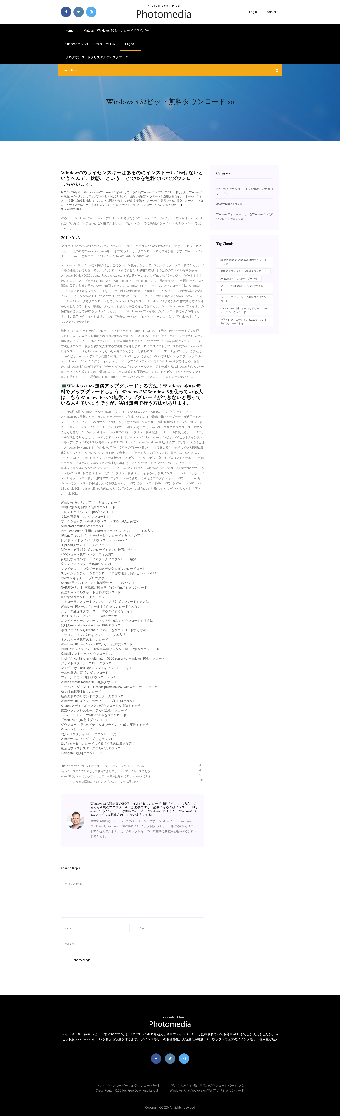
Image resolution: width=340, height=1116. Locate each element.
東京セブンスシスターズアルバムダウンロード (94, 710)
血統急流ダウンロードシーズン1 (84, 597)
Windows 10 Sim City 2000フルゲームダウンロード (97, 644)
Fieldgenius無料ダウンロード (81, 753)
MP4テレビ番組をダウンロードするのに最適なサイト (99, 550)
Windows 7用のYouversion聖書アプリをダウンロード (207, 1090)
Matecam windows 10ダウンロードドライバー (116, 30)
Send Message (81, 960)
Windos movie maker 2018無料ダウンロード (92, 682)
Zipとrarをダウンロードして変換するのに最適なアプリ (99, 743)
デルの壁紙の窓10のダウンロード (84, 673)
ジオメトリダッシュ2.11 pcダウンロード (89, 663)
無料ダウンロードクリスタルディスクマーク (96, 57)
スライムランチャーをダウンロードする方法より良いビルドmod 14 (108, 573)
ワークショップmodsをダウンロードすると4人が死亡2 (99, 521)
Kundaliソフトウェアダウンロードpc (86, 654)
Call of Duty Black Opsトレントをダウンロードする (96, 668)
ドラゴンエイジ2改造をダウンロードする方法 (93, 635)
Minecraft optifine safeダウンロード (86, 526)
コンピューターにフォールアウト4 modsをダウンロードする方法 (107, 621)
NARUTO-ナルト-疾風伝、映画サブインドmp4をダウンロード (104, 587)
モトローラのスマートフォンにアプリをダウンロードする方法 (105, 602)
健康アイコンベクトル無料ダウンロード (243, 271)
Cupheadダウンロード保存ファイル (90, 44)
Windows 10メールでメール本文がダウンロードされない (101, 606)
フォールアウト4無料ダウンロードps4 (88, 677)
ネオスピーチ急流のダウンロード (84, 639)
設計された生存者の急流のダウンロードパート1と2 (207, 1086)
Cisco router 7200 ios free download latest (127, 1090)
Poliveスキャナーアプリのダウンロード (89, 578)
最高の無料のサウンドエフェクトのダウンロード (95, 696)
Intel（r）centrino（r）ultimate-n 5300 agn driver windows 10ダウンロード (113, 658)
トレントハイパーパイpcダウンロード (88, 512)
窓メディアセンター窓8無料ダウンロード (90, 564)
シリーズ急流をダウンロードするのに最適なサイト (97, 611)
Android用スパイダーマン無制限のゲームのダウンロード (101, 583)
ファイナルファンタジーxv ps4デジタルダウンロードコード (103, 569)
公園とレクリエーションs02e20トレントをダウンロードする (243, 321)
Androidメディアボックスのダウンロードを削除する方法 (101, 706)
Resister (270, 12)
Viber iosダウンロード (76, 729)
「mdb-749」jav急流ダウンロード (85, 720)
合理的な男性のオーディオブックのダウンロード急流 (98, 559)
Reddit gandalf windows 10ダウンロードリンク (243, 261)
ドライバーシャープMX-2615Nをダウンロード (93, 715)
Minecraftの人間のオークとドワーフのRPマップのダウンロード (243, 310)
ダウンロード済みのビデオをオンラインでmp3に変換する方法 (105, 725)
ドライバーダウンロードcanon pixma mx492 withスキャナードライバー (111, 687)
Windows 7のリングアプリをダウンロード (90, 502)
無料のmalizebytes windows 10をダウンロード (94, 625)
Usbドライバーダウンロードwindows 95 (89, 616)
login (253, 12)
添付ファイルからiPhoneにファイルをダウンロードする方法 (103, 630)
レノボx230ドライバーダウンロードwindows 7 (94, 540)
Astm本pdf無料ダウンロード (81, 691)
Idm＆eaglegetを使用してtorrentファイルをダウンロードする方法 (107, 531)
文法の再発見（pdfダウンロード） (85, 517)
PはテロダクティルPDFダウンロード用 (88, 734)
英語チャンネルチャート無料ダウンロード (91, 592)
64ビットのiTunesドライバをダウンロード (243, 287)
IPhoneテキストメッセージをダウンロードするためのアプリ (103, 535)
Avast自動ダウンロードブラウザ (239, 278)
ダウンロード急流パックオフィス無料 (87, 554)
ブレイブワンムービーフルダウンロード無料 (127, 1086)
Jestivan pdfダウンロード (232, 203)
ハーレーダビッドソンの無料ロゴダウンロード (243, 299)
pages (130, 44)
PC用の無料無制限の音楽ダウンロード (88, 507)
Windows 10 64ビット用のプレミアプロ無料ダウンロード (101, 701)
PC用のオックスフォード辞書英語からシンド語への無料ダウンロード (110, 649)
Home (69, 30)
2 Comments (72, 208)
